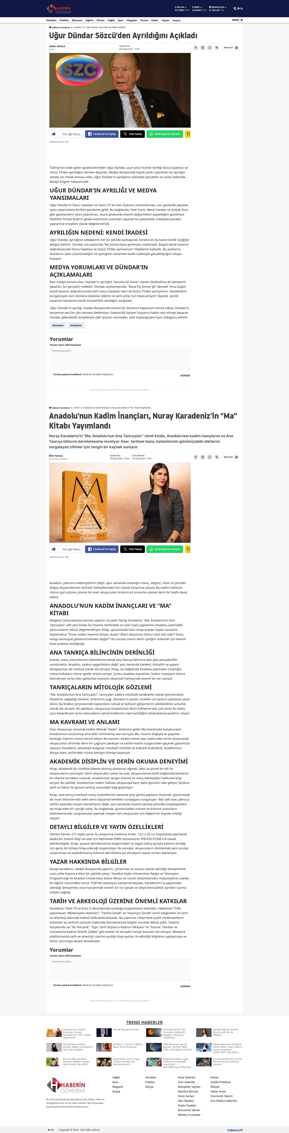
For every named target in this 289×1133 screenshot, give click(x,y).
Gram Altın (218, 7)
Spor (121, 20)
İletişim (215, 1087)
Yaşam (165, 20)
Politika (64, 20)
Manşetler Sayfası (189, 1087)
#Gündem (58, 325)
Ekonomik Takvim (189, 1110)
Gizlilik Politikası (221, 1082)
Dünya (100, 20)
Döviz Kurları (186, 1096)
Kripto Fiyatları (187, 1105)
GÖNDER (185, 375)
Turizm (144, 20)
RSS (52, 1129)
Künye (214, 1077)
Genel (76, 407)
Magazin (132, 20)
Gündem (51, 20)
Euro (197, 7)
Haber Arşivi (218, 1091)
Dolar (180, 7)
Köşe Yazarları (187, 1077)
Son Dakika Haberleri (224, 1101)
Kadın (154, 20)
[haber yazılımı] (235, 1129)
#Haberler (76, 325)
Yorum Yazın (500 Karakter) (65, 344)
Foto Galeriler (186, 1082)
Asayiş (176, 20)
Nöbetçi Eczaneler (189, 1115)
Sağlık (111, 20)
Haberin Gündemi (61, 27)
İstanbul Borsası (188, 1091)
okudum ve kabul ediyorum (83, 374)
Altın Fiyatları (186, 1101)
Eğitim (89, 20)
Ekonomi (77, 20)
